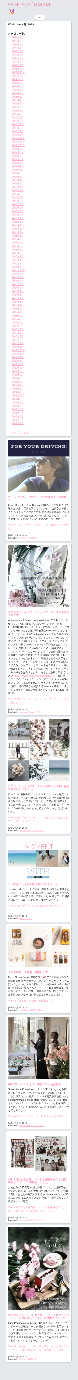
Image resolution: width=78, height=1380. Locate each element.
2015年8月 (17, 235)
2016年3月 (17, 211)
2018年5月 (17, 121)
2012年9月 (17, 357)
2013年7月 (17, 322)
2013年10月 (18, 312)
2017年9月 (17, 148)
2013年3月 (17, 336)
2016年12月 (18, 180)
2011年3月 (17, 420)
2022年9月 (17, 65)
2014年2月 (17, 298)
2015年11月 (18, 225)
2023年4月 (17, 54)
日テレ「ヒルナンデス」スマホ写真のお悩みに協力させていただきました (38, 788)
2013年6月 (17, 326)
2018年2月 (17, 131)
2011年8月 (17, 402)
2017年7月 (17, 155)
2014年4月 (17, 291)
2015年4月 (17, 249)
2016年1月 (17, 218)
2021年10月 (18, 72)
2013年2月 (17, 340)
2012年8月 (17, 360)
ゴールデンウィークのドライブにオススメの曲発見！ (37, 498)
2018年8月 (17, 110)
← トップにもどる (18, 432)
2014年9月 (17, 273)
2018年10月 (18, 103)
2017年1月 (17, 176)
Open (40, 17)
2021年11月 (18, 68)
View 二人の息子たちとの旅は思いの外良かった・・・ (38, 907)
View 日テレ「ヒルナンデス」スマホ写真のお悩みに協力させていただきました (38, 819)
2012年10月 (18, 353)
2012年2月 (17, 381)
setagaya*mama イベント (31, 712)
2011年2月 (17, 423)
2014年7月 (17, 281)
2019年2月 (17, 89)
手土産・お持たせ (28, 1359)
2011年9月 (17, 399)
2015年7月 (17, 239)
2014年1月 (17, 301)
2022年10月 (18, 62)
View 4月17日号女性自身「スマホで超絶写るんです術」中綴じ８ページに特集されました (36, 1209)
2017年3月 (17, 169)
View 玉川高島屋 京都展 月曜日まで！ (32, 1000)
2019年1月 (17, 93)
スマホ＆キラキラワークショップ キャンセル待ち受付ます (38, 613)
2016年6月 (17, 201)
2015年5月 (17, 246)
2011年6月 (17, 409)
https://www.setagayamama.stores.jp (34, 675)
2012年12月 (18, 346)
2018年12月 (18, 96)
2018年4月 (17, 124)
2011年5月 (17, 412)
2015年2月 (17, 256)
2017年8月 (17, 152)
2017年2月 (17, 173)
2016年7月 (17, 197)
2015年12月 (18, 221)
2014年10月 (18, 270)
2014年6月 (17, 284)
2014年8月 (17, 277)
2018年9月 (17, 107)
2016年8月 (17, 194)
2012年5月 (17, 371)
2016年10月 (18, 187)
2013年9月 (17, 315)
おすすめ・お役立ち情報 (31, 1010)
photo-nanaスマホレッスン (32, 830)
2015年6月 (17, 242)
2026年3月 (17, 41)
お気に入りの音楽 (28, 538)
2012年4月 (17, 374)
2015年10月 (18, 228)
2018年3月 (17, 128)
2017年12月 (18, 138)
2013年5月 (17, 329)
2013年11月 (18, 308)
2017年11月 (18, 142)
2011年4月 (17, 416)
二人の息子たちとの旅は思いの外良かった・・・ (37, 884)
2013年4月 (17, 333)
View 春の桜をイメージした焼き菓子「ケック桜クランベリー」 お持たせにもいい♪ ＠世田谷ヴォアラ (38, 1348)
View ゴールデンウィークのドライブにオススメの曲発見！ (38, 527)
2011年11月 (18, 392)
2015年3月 (17, 253)
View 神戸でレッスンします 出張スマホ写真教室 (37, 1116)
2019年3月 (17, 86)
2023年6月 (17, 51)
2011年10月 (18, 395)
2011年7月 (17, 406)
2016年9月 (17, 190)
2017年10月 (18, 145)
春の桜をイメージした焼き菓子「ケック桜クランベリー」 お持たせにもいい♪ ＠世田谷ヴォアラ (38, 1316)
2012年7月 (17, 364)
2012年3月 (17, 378)
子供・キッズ (26, 918)
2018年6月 (17, 117)
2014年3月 (17, 294)
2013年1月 (17, 343)
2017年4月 (17, 166)
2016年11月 (18, 183)
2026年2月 (17, 44)
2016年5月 (17, 204)
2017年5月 (17, 162)
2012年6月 (17, 367)
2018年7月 (17, 114)
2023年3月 (17, 58)
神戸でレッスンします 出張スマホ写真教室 (34, 1084)
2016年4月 (17, 207)
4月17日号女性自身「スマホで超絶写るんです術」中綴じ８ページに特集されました (38, 1181)
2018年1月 (17, 134)
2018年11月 (18, 100)
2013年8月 (17, 319)
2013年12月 (18, 305)
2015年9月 (17, 232)
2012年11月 (18, 350)
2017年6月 (17, 159)
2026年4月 (17, 37)
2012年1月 (17, 385)
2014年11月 (18, 267)
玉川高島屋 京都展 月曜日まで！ (29, 972)
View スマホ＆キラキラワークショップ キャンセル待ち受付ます (38, 701)
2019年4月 (17, 82)
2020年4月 (17, 75)
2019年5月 (17, 79)
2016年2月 (17, 214)
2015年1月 (17, 260)
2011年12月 (18, 388)
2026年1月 (17, 48)
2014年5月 (17, 287)
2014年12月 (18, 263)
